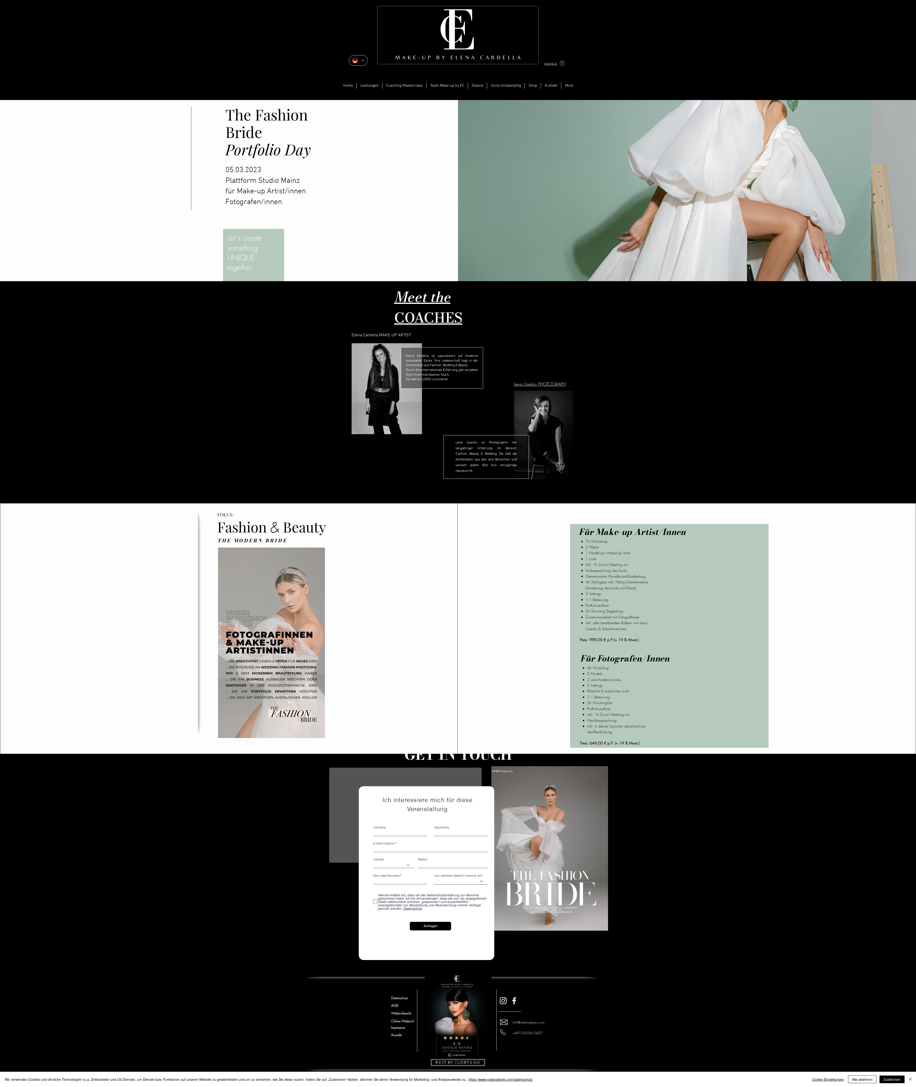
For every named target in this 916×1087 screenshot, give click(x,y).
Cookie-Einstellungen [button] (828, 1079)
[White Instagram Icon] (503, 1000)
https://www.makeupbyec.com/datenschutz (500, 1079)
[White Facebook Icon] (514, 1000)
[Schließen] (910, 1079)
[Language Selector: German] (358, 60)
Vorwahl (378, 859)
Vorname (379, 827)
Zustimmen (892, 1079)
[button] (562, 63)
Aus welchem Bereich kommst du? (458, 875)
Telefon (422, 859)
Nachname (441, 827)
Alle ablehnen (862, 1079)
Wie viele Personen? (387, 875)
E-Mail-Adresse (384, 843)
